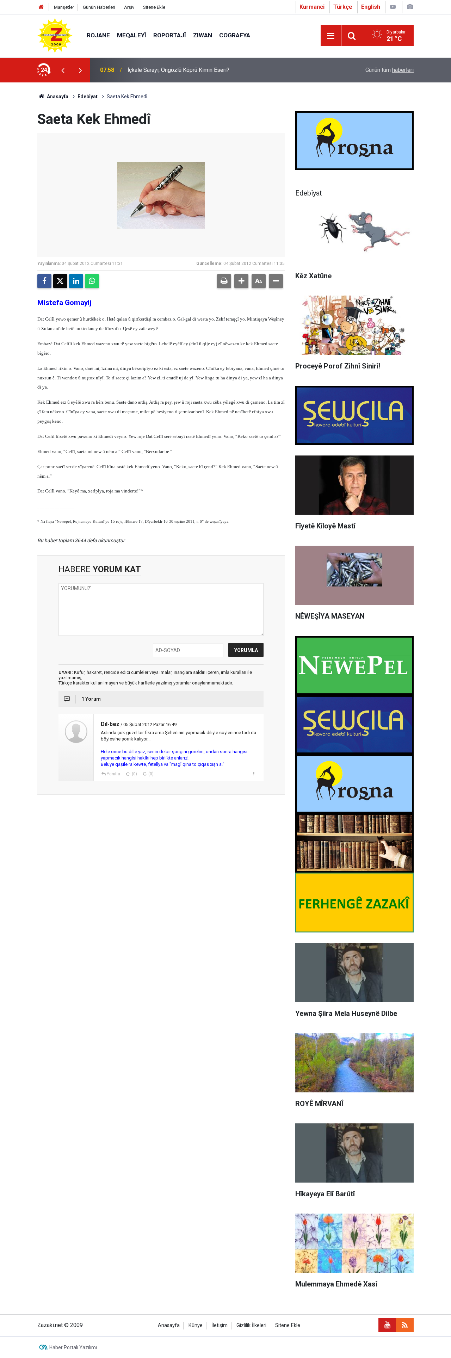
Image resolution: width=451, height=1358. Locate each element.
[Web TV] (393, 7)
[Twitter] (60, 281)
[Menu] (331, 36)
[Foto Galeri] (410, 7)
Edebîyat (88, 96)
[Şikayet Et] (254, 773)
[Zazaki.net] (55, 35)
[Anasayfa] (41, 7)
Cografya (234, 35)
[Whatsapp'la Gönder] (92, 281)
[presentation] (63, 70)
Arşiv (129, 7)
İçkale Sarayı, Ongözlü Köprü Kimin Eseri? (178, 70)
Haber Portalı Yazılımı (73, 1347)
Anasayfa (57, 96)
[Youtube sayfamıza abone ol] (387, 1325)
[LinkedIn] (76, 281)
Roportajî (169, 35)
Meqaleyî (131, 35)
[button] (241, 281)
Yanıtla (113, 773)
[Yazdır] (224, 281)
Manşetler (64, 7)
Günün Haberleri (99, 7)
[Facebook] (44, 281)
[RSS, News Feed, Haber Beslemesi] (405, 1325)
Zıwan (202, 35)
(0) (134, 773)
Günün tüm (389, 70)
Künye (196, 1325)
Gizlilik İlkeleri (251, 1325)
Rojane (98, 35)
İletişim (219, 1325)
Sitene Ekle (154, 7)
